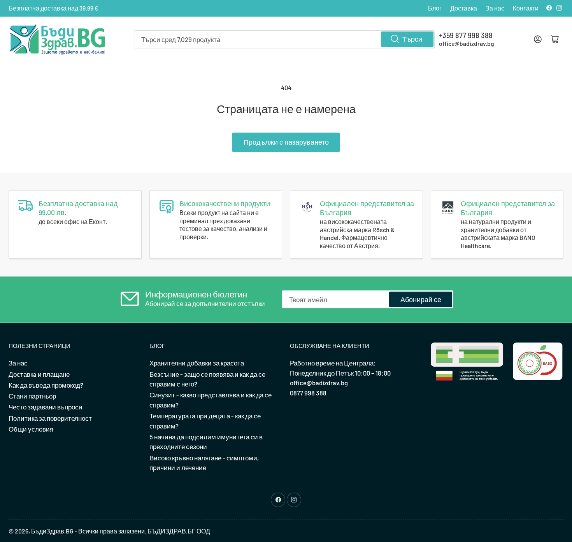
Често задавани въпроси (45, 407)
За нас (495, 8)
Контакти (526, 8)
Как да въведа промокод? (46, 385)
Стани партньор (32, 396)
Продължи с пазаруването (286, 142)
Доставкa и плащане (39, 374)
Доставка (463, 8)
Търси (412, 39)
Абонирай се (420, 299)
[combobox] (285, 39)
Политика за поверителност (50, 418)
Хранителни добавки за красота (196, 363)
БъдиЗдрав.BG (52, 531)
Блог (435, 8)
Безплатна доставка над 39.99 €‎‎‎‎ (53, 8)
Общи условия (31, 429)
